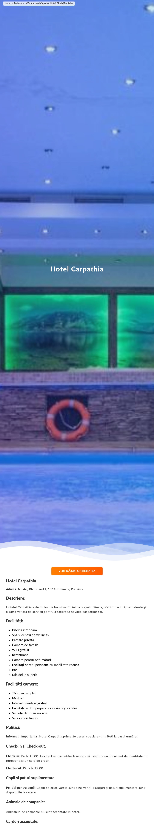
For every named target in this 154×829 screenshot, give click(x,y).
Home (7, 3)
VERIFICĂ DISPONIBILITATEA (77, 571)
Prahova (18, 3)
